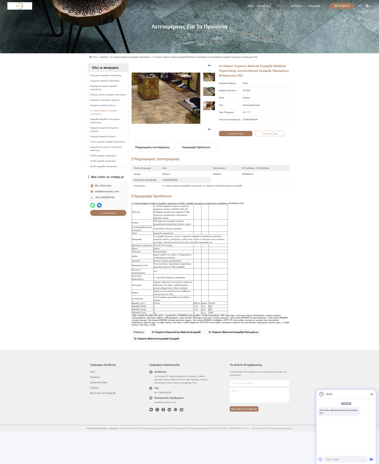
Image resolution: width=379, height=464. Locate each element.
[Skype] (99, 205)
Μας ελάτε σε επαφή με (316, 5)
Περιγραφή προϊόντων (196, 147)
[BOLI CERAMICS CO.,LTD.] (19, 6)
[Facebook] (163, 410)
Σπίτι (250, 5)
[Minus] (371, 394)
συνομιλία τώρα (108, 213)
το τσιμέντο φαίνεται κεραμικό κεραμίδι (156, 338)
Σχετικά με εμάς (264, 5)
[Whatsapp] (92, 205)
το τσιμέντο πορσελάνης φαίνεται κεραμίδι (176, 332)
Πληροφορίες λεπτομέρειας (152, 147)
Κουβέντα (343, 5)
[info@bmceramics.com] (181, 410)
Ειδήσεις (94, 388)
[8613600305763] (175, 410)
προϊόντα (279, 5)
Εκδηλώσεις (298, 5)
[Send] (371, 459)
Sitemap (113, 428)
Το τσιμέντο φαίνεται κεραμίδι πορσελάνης (130, 57)
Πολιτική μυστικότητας (96, 428)
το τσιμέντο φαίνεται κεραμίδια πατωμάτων (233, 332)
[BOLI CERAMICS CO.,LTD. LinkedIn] (169, 410)
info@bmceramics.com (107, 191)
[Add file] (320, 459)
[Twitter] (157, 410)
